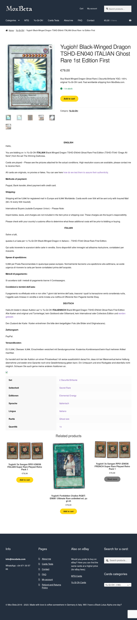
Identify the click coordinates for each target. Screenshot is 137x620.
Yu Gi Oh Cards (78, 582)
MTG (26, 20)
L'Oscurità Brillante (68, 380)
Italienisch (64, 403)
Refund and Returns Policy (51, 586)
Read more (112, 479)
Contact (90, 20)
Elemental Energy (67, 395)
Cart (81, 8)
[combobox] (117, 585)
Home (11, 30)
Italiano (62, 411)
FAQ (80, 20)
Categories (11, 20)
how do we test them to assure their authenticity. (86, 172)
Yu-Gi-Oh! (38, 20)
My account (92, 8)
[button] (51, 47)
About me (68, 20)
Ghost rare (64, 418)
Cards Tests (53, 20)
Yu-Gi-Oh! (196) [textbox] (117, 584)
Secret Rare (65, 387)
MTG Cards (76, 576)
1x (60, 426)
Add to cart (69, 98)
